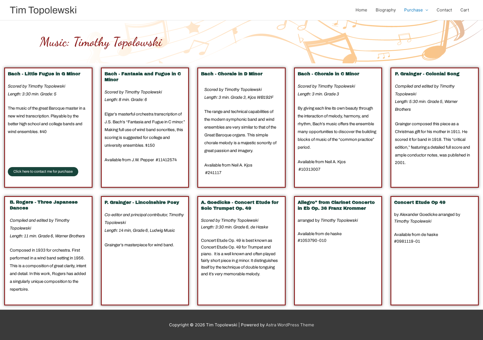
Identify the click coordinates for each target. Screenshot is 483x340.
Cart (464, 10)
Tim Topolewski (43, 10)
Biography (386, 10)
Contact (444, 10)
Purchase (413, 10)
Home (361, 10)
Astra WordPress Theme (290, 324)
